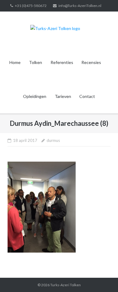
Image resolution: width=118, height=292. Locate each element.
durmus (53, 140)
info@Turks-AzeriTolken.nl (79, 5)
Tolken (35, 62)
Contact (87, 96)
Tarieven (63, 96)
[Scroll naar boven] (103, 277)
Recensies (91, 62)
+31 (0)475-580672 (31, 5)
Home (15, 62)
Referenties (62, 62)
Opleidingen (34, 96)
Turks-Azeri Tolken (65, 285)
